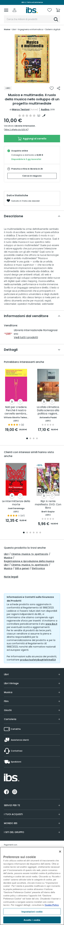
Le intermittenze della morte (16, 503)
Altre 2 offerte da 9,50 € (16, 129)
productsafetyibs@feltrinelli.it (38, 659)
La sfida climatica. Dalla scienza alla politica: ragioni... (48, 410)
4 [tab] (37, 438)
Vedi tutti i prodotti (26, 337)
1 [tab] (32, 80)
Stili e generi (22, 568)
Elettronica (38, 568)
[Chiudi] (60, 851)
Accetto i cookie (32, 919)
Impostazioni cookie (32, 911)
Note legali (11, 577)
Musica (8, 557)
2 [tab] (30, 438)
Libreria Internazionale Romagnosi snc (34, 125)
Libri (6, 554)
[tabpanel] (32, 58)
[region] (32, 886)
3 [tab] (33, 438)
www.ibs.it (51, 624)
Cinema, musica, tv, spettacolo (29, 554)
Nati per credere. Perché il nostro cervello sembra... (16, 410)
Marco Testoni (21, 109)
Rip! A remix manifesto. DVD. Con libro (48, 505)
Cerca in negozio (32, 175)
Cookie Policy (52, 904)
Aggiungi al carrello (34, 138)
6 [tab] (40, 532)
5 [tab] (37, 532)
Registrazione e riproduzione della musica (29, 561)
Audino (45, 109)
